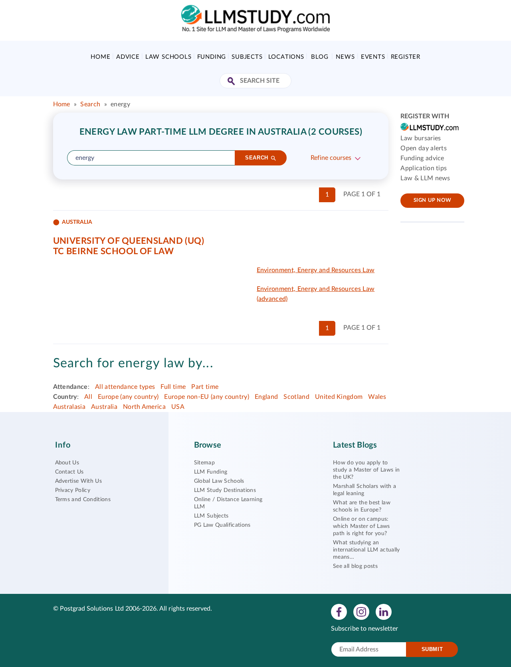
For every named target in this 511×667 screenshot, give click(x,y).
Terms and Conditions (83, 499)
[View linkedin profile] (384, 611)
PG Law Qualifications (222, 525)
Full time (173, 387)
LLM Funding (211, 472)
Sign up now (433, 200)
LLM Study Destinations (225, 490)
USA (177, 407)
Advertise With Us (78, 481)
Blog (319, 57)
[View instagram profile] (361, 611)
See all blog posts (355, 566)
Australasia (69, 407)
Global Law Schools (219, 481)
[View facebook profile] (339, 611)
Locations (286, 57)
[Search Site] (232, 81)
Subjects (247, 57)
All (88, 397)
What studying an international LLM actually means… (366, 550)
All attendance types (125, 387)
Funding (211, 57)
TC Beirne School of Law (113, 251)
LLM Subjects (211, 516)
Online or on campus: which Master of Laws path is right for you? (361, 526)
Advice (128, 57)
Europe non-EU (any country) (206, 397)
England (266, 397)
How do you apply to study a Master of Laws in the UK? (366, 470)
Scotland (296, 397)
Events (373, 57)
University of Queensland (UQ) (128, 241)
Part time (204, 387)
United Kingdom (338, 397)
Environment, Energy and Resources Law (316, 270)
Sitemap (204, 463)
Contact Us (69, 472)
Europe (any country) (128, 397)
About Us (67, 463)
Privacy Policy (72, 490)
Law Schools (168, 57)
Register (405, 57)
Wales (377, 397)
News (345, 57)
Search (90, 104)
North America (144, 407)
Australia (104, 407)
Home (100, 57)
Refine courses (331, 158)
